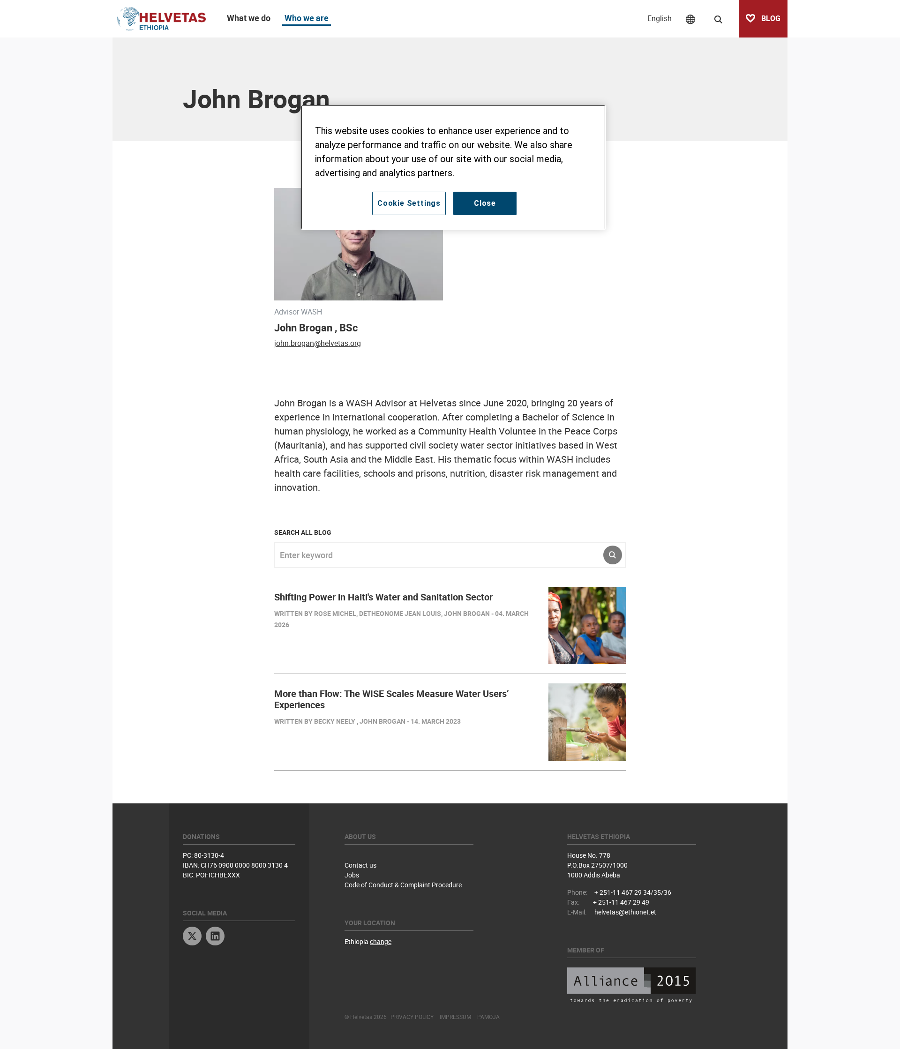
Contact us (360, 865)
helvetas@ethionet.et (625, 911)
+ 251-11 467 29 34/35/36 (632, 892)
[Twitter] (192, 937)
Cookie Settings (409, 203)
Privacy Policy (412, 1016)
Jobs (352, 874)
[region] (453, 167)
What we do (248, 17)
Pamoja (488, 1016)
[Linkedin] (215, 937)
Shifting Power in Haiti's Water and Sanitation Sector (383, 597)
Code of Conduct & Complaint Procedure (403, 884)
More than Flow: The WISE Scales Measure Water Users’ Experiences (391, 699)
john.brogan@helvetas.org (317, 343)
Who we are (307, 17)
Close (485, 203)
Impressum (455, 1016)
